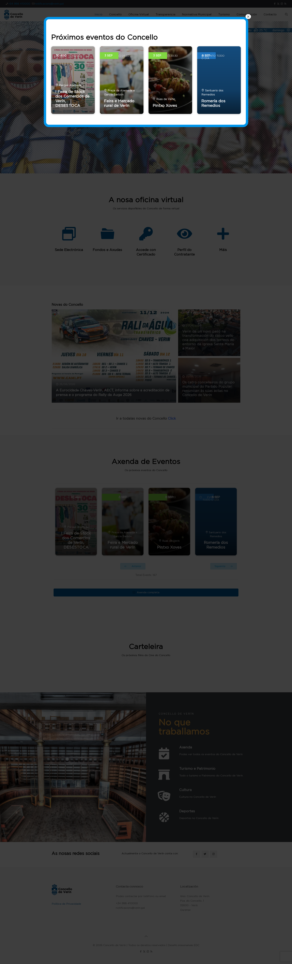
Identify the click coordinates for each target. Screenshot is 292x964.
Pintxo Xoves (165, 105)
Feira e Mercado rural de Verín (119, 103)
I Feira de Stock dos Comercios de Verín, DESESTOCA (72, 98)
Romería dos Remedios (213, 103)
